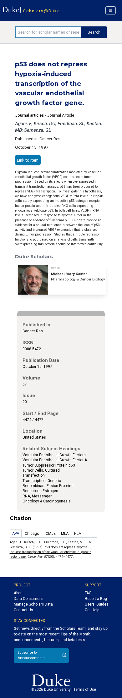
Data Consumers (28, 598)
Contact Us (23, 610)
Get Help (92, 610)
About (19, 593)
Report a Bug (96, 598)
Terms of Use (85, 689)
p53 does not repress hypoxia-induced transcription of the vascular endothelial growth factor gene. (50, 552)
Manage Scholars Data (33, 604)
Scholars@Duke (41, 10)
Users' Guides (96, 604)
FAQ (88, 593)
